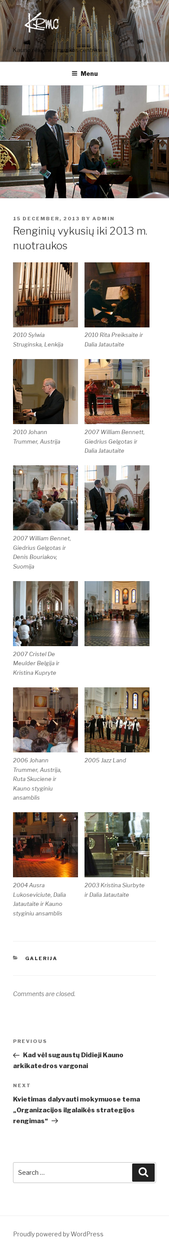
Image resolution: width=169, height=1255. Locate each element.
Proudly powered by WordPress (58, 1234)
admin (103, 219)
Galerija (41, 958)
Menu (89, 73)
